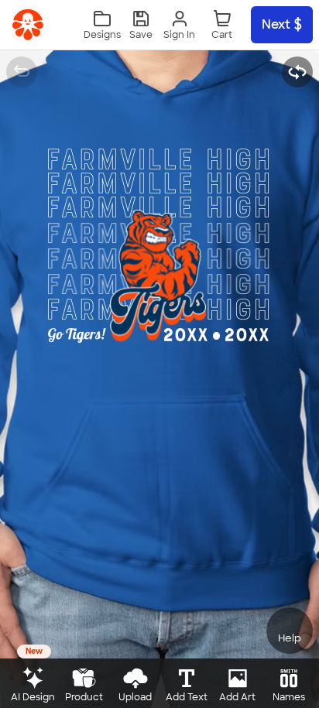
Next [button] (276, 24)
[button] (141, 25)
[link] (27, 24)
